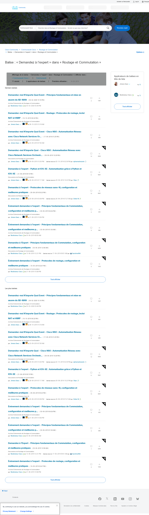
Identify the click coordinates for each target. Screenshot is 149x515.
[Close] (57, 505)
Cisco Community (11, 50)
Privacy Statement (9, 511)
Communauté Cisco (28, 50)
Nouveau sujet (122, 28)
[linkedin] (115, 498)
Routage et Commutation (48, 50)
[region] (30, 509)
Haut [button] (5, 491)
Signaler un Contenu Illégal (129, 506)
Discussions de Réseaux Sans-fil (18, 196)
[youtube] (122, 498)
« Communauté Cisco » (20, 78)
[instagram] (130, 498)
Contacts (15, 497)
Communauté (41, 78)
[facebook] (99, 498)
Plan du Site (113, 506)
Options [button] (139, 52)
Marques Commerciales (99, 506)
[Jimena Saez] (123, 86)
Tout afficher (55, 279)
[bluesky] (137, 498)
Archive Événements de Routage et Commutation (24, 103)
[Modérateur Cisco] (124, 97)
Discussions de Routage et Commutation (21, 158)
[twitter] (107, 498)
